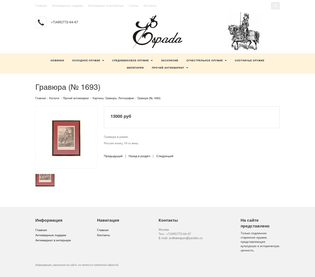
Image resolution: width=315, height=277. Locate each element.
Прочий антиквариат (168, 67)
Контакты (150, 5)
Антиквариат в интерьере (106, 5)
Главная (41, 5)
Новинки (57, 60)
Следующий (164, 156)
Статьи (133, 5)
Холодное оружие (86, 60)
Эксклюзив (169, 60)
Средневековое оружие (130, 60)
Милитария (135, 67)
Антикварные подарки (67, 5)
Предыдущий (113, 156)
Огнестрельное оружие (204, 60)
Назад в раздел (139, 156)
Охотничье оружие (249, 60)
